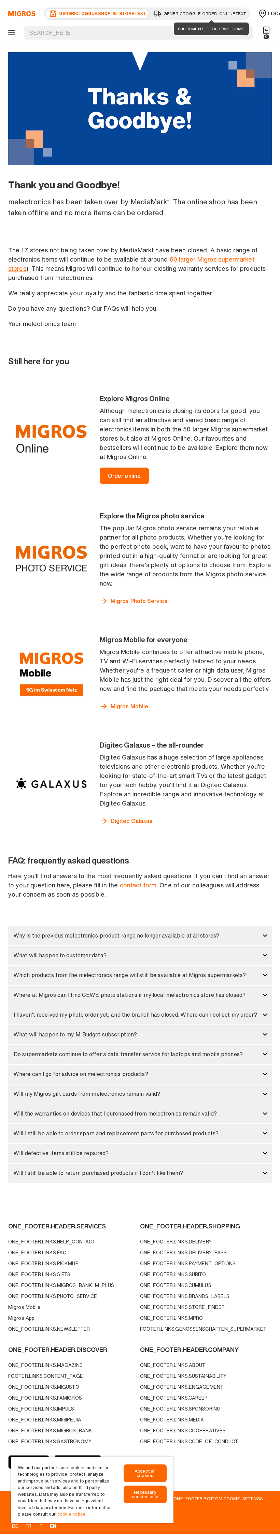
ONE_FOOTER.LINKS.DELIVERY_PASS (183, 1252)
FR (28, 1526)
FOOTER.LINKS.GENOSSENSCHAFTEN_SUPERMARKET (203, 1328)
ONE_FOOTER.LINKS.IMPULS (41, 1408)
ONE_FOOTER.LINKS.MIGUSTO (43, 1386)
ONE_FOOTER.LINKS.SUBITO (173, 1274)
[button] (140, 935)
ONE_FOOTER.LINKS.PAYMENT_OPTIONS (188, 1263)
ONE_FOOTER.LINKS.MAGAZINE (45, 1365)
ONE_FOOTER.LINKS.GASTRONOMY (50, 1441)
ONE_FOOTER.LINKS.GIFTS (39, 1274)
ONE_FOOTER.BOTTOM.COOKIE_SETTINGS (218, 1498)
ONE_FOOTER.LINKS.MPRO (171, 1318)
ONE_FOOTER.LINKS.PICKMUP (43, 1263)
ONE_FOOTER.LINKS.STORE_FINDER (182, 1307)
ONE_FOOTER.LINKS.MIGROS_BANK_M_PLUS (61, 1285)
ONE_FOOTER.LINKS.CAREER (174, 1397)
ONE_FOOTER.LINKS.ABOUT (172, 1365)
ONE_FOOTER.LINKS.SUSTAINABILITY (183, 1376)
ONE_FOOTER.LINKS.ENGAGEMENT (181, 1386)
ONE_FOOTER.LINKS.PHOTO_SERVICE (52, 1296)
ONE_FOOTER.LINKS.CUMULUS (175, 1285)
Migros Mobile (24, 1307)
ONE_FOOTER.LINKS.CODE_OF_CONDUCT (189, 1441)
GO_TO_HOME (20, 13)
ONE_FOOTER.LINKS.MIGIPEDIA (44, 1419)
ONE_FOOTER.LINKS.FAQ (37, 1252)
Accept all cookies (145, 1473)
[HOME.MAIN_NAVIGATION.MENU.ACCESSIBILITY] (10, 33)
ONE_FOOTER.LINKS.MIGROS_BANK (50, 1430)
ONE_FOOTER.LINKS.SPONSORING (180, 1408)
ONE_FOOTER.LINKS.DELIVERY (176, 1241)
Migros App (21, 1318)
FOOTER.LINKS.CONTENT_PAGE (45, 1376)
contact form (138, 885)
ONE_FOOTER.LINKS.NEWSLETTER (49, 1328)
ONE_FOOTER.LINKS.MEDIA (172, 1419)
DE (15, 1526)
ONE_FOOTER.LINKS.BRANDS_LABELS (184, 1296)
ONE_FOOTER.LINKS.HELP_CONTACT (51, 1241)
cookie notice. (71, 1514)
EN (53, 1526)
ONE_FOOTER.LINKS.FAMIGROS (45, 1397)
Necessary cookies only (145, 1494)
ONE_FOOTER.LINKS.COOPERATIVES (183, 1430)
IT (41, 1526)
